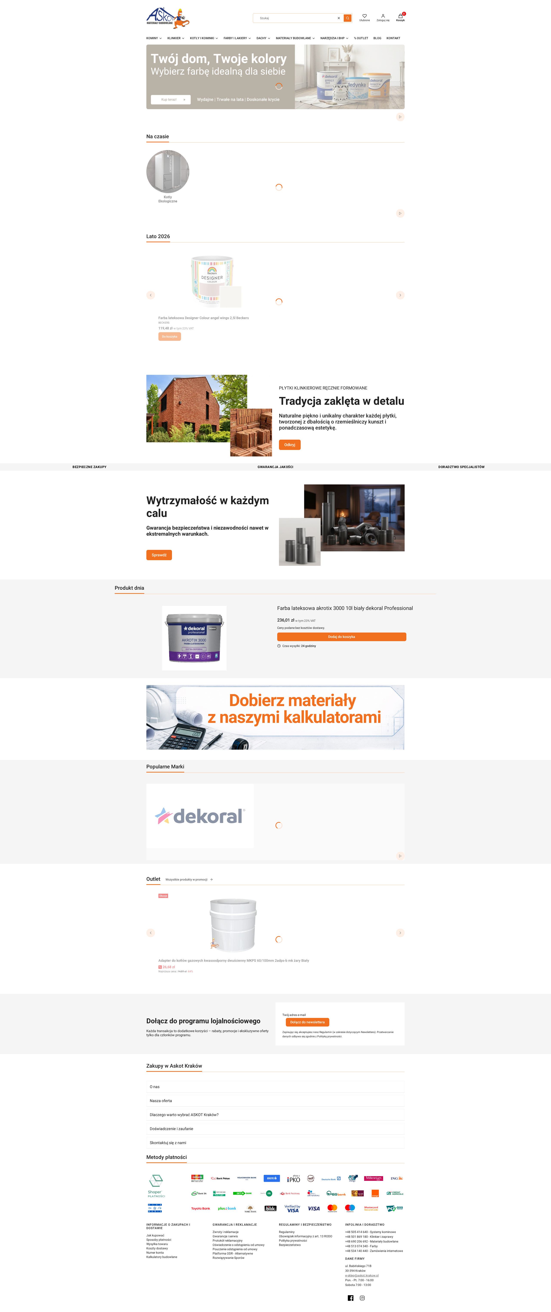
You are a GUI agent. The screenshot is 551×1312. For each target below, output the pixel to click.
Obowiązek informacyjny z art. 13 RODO (305, 1236)
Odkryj (289, 444)
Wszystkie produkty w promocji (186, 879)
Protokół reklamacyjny (228, 1240)
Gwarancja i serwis (225, 1236)
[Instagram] (362, 1298)
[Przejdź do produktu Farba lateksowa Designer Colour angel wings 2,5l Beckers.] (212, 281)
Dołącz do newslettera (307, 1022)
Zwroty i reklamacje (225, 1232)
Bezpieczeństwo (290, 1245)
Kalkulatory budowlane (161, 1257)
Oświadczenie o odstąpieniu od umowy (239, 1245)
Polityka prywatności (293, 1240)
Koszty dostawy (157, 1248)
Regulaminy (287, 1232)
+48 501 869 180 (356, 1236)
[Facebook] (350, 1298)
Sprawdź (159, 555)
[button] (347, 18)
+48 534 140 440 (356, 1251)
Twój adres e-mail (294, 1015)
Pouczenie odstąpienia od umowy (235, 1249)
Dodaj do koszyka (341, 637)
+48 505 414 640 (356, 1232)
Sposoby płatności (158, 1239)
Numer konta (155, 1252)
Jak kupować (155, 1235)
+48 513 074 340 (356, 1246)
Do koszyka (169, 336)
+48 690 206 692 (356, 1241)
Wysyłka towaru (157, 1244)
